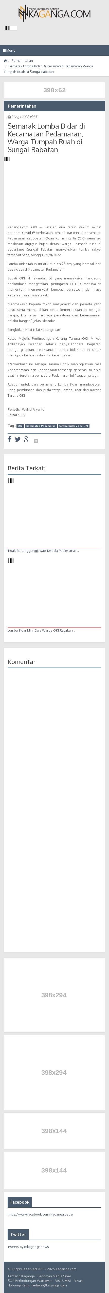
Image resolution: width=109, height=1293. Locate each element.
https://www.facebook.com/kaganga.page (40, 1214)
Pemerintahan (22, 60)
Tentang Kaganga (21, 1276)
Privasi (79, 1281)
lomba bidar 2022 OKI (73, 425)
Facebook (19, 1202)
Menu (10, 52)
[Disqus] (54, 740)
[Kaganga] (55, 13)
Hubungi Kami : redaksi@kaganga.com (37, 1285)
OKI (20, 425)
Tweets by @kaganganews (28, 1247)
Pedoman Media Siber (54, 1276)
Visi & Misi (63, 1281)
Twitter (18, 1234)
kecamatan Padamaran (41, 425)
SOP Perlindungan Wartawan (30, 1281)
